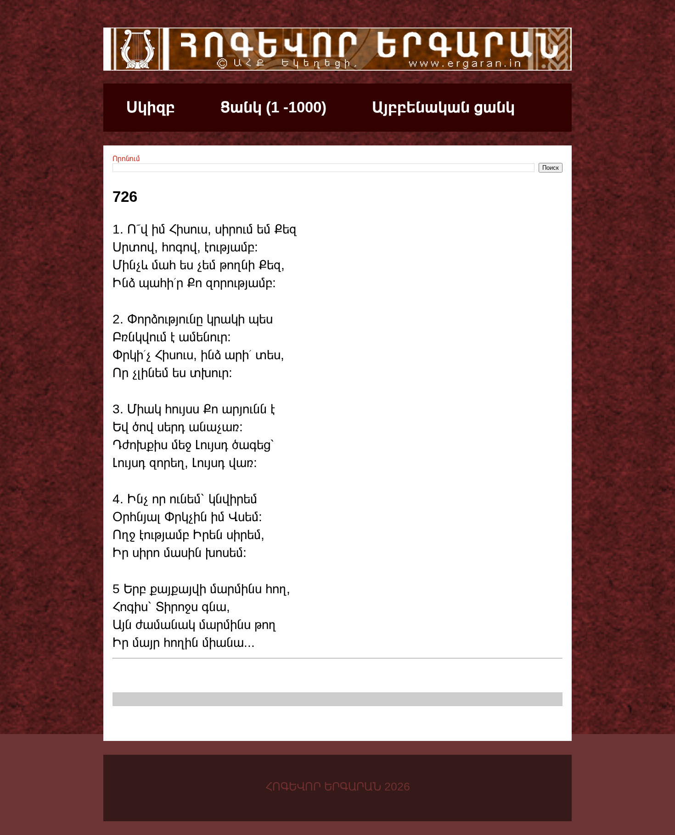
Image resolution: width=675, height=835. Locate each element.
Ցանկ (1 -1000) (273, 107)
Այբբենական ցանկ (443, 107)
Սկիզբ (150, 107)
